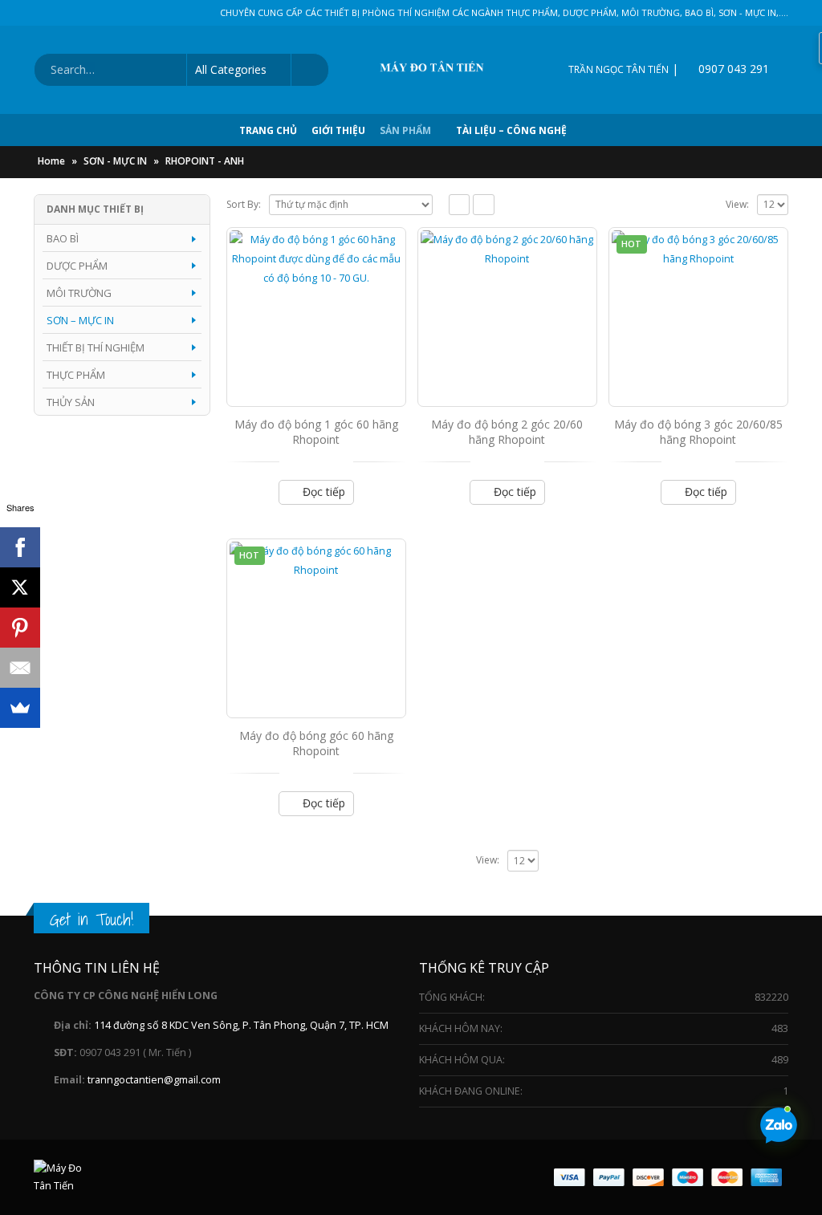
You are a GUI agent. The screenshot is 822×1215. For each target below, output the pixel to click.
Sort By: (243, 204)
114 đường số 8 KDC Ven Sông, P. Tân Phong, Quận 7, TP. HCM (241, 1025)
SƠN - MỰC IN (115, 161)
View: (737, 204)
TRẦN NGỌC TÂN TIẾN (618, 69)
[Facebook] (20, 547)
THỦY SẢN (71, 402)
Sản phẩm (405, 130)
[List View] (483, 205)
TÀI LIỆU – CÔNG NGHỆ (511, 130)
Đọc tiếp (324, 491)
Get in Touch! (91, 919)
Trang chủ (268, 130)
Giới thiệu (338, 130)
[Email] (20, 668)
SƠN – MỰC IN (80, 320)
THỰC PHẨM (76, 375)
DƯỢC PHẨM (77, 265)
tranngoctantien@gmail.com (154, 1080)
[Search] (309, 70)
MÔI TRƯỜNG (79, 293)
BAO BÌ (63, 238)
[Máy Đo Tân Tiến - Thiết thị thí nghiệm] (438, 70)
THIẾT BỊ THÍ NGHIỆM (95, 347)
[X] (20, 587)
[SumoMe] (20, 708)
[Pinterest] (20, 628)
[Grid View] (459, 205)
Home (51, 161)
